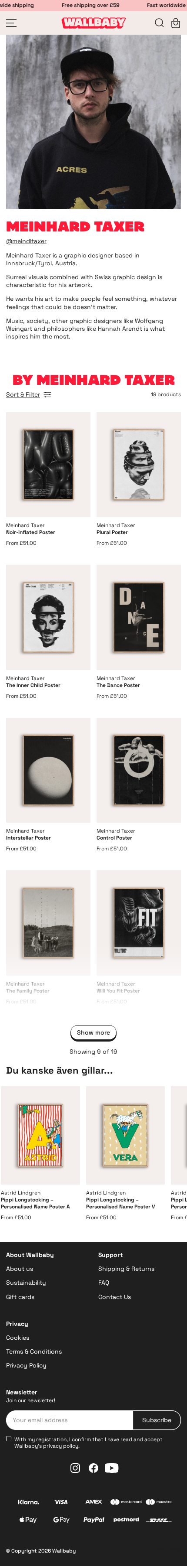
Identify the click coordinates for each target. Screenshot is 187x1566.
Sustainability (26, 1282)
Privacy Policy (26, 1365)
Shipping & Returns (126, 1269)
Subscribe (156, 1420)
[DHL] (159, 1521)
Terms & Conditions (34, 1351)
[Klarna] (28, 1503)
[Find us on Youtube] (112, 1468)
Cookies (17, 1337)
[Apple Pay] (28, 1521)
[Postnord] (126, 1521)
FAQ (103, 1282)
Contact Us (114, 1297)
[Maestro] (159, 1503)
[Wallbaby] (93, 23)
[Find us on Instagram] (75, 1468)
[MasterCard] (126, 1503)
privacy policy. (61, 1445)
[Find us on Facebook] (93, 1468)
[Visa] (61, 1503)
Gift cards (20, 1297)
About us (19, 1269)
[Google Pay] (61, 1521)
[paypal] (93, 1521)
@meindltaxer (26, 241)
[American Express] (94, 1503)
